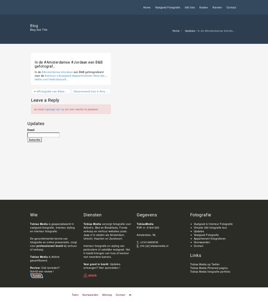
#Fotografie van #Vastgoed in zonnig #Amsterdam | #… (53, 91)
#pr (102, 75)
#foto (96, 75)
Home (147, 7)
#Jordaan (67, 72)
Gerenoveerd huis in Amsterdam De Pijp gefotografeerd (92, 91)
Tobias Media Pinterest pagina (209, 268)
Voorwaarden (202, 242)
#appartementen (82, 75)
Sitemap (107, 295)
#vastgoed (65, 75)
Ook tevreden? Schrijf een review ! (45, 269)
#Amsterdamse (51, 72)
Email (31, 130)
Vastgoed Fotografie (167, 7)
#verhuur (50, 75)
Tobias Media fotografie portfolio (210, 271)
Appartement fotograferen (210, 238)
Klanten (217, 7)
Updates (190, 31)
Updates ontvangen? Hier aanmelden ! (102, 265)
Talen (75, 295)
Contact (231, 7)
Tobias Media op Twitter (205, 264)
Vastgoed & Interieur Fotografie (213, 224)
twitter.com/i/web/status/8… (52, 79)
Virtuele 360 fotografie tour (210, 227)
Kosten (203, 7)
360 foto (190, 7)
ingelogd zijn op (54, 109)
